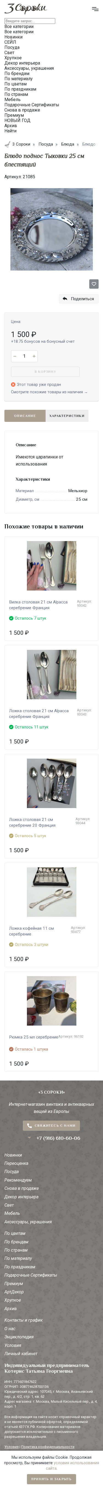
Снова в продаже (21, 1188)
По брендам (16, 1241)
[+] (33, 356)
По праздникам (19, 1266)
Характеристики (67, 416)
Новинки (13, 1155)
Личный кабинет (20, 1353)
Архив (10, 1308)
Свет (9, 1205)
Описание (25, 416)
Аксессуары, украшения (28, 1221)
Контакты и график (23, 1320)
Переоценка (16, 1163)
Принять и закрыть (51, 1479)
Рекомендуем (18, 1180)
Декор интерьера (21, 1196)
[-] (14, 356)
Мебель (12, 1213)
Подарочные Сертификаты (30, 1275)
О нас (9, 1328)
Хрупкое (12, 1300)
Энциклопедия (19, 1337)
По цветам (15, 1233)
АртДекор (14, 1291)
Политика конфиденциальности (47, 1447)
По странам (16, 1250)
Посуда (11, 1171)
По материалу (18, 1258)
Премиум (13, 1283)
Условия (12, 1345)
